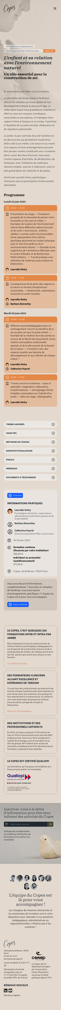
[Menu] (55, 8)
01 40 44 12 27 (10, 956)
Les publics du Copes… (18, 663)
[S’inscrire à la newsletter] (50, 824)
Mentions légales (12, 995)
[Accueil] (9, 8)
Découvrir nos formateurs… (20, 711)
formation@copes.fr (13, 959)
